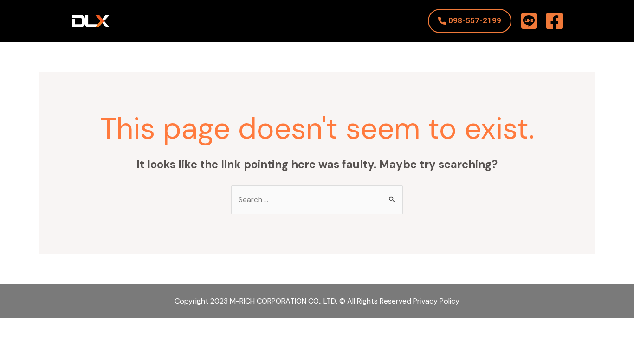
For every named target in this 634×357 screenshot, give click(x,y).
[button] (469, 21)
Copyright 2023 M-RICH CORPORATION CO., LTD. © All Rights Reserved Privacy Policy (317, 301)
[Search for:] (317, 200)
